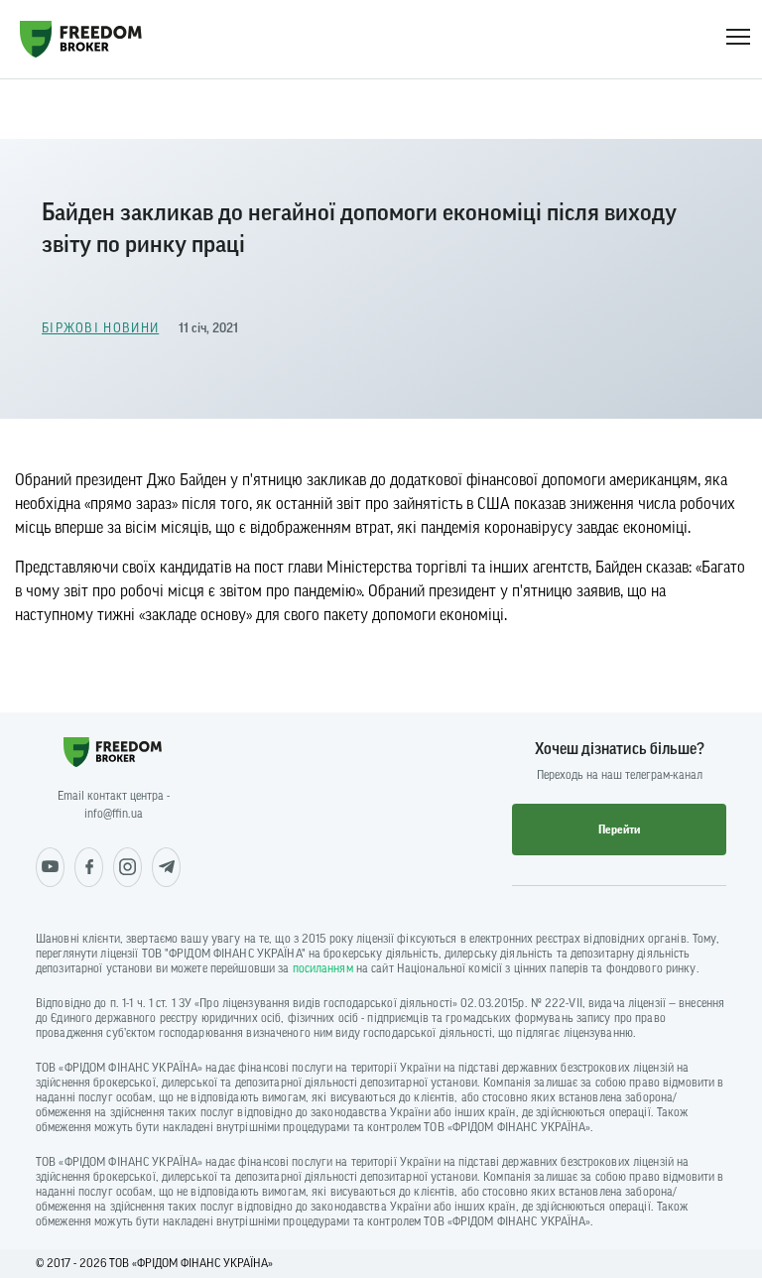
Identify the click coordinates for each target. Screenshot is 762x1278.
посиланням (323, 968)
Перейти (619, 829)
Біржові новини (100, 327)
